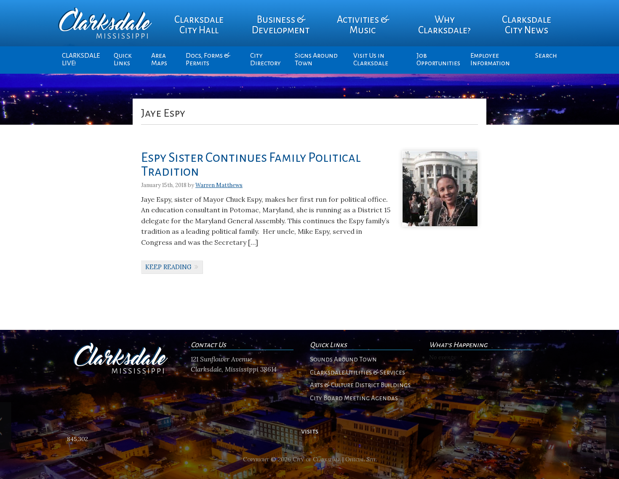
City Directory (265, 59)
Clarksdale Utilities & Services (357, 372)
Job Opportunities (438, 59)
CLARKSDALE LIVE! (81, 59)
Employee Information (490, 59)
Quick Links (123, 59)
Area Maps (159, 59)
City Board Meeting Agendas (354, 398)
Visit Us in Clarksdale (370, 59)
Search (546, 55)
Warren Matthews (219, 185)
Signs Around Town (316, 59)
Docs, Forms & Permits (208, 59)
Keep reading (168, 267)
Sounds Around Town (343, 359)
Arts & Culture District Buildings (360, 385)
